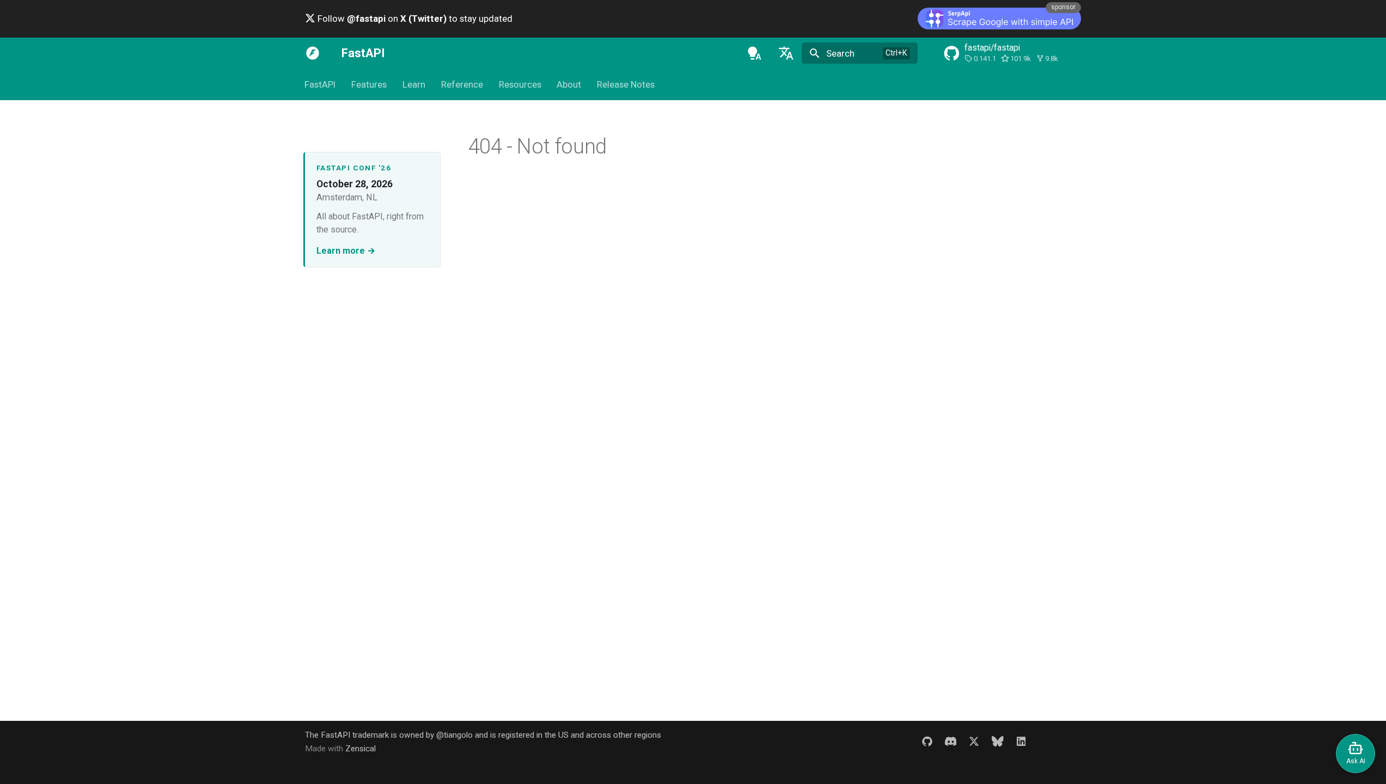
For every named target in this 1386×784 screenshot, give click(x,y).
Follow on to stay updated (413, 18)
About (569, 84)
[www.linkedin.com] (1021, 741)
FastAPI (320, 84)
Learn (413, 84)
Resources (520, 84)
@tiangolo (454, 735)
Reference (462, 84)
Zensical (360, 749)
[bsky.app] (997, 741)
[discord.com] (950, 741)
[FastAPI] (313, 53)
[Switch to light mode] (754, 53)
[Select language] (786, 53)
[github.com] (927, 741)
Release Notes (626, 84)
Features (369, 84)
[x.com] (973, 741)
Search (840, 53)
